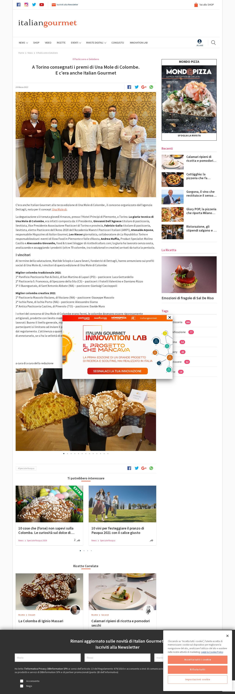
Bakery (176, 352)
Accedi (200, 45)
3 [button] (71, 454)
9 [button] (93, 454)
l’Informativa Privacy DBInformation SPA (46, 668)
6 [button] (82, 454)
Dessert (31, 614)
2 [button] (67, 454)
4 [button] (75, 454)
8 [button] (89, 454)
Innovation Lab (139, 42)
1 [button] (64, 454)
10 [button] (97, 454)
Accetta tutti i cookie (197, 659)
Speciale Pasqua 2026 (37, 540)
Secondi (105, 614)
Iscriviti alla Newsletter (67, 4)
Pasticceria (179, 322)
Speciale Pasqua (26, 468)
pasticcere (178, 362)
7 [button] (86, 454)
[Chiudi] (227, 636)
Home (21, 52)
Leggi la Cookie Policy (212, 652)
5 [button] (78, 454)
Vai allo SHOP (206, 4)
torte (175, 371)
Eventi (75, 42)
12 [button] (104, 454)
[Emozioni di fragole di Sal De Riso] (189, 274)
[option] (86, 409)
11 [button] (100, 454)
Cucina (176, 342)
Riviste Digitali (95, 42)
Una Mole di (59, 209)
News (22, 42)
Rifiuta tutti (197, 669)
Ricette (21, 614)
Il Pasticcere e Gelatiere (47, 52)
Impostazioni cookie (197, 679)
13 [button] (108, 454)
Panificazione (180, 332)
